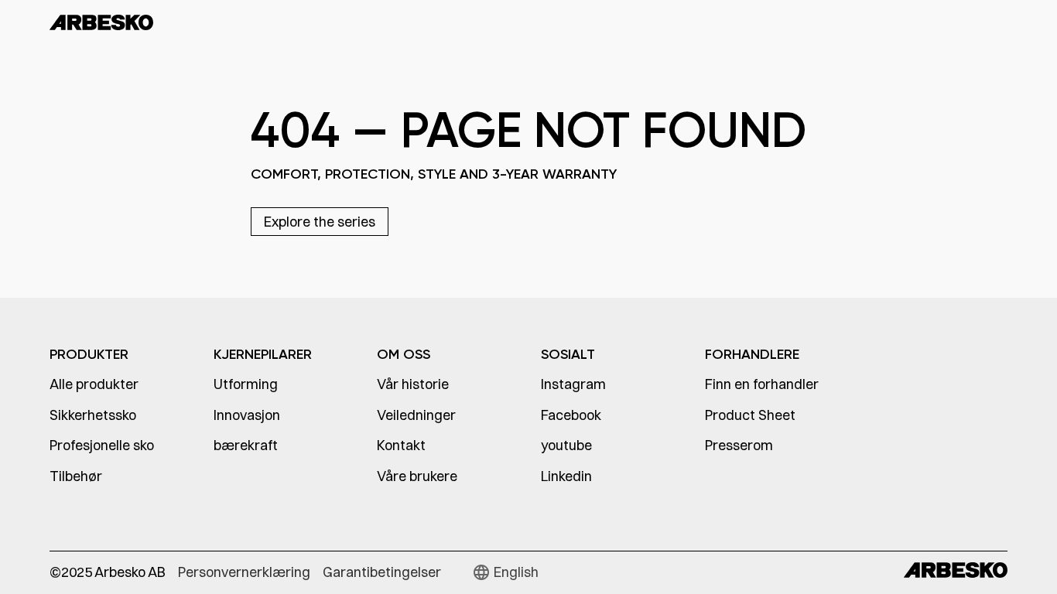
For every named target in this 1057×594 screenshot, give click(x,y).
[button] (505, 572)
